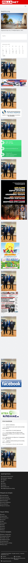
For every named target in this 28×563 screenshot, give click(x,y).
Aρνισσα (3, 528)
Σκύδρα (3, 524)
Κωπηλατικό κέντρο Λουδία (7, 476)
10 (2, 50)
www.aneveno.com (4, 554)
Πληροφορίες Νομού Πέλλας (8, 558)
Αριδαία (3, 526)
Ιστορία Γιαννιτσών (5, 497)
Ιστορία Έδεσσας (4, 495)
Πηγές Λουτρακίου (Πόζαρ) (6, 543)
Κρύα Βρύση (3, 523)
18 (6, 51)
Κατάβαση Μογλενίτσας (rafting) (8, 488)
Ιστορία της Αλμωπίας (5, 498)
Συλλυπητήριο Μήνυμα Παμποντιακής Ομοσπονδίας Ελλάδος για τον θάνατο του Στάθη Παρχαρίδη (13, 434)
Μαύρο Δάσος (4, 544)
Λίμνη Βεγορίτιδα (4, 541)
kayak (3, 481)
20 (12, 51)
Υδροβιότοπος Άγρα (5, 539)
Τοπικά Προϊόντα (4, 517)
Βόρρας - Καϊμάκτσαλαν (6, 534)
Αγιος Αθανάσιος (4, 504)
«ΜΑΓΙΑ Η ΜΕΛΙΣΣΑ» (10, 424)
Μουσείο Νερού (4, 500)
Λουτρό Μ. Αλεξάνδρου (6, 502)
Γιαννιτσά (3, 519)
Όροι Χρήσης (18, 556)
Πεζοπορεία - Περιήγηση (7, 478)
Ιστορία (3, 514)
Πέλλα (2, 521)
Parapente (4, 485)
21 (16, 51)
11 (6, 50)
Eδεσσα (2, 529)
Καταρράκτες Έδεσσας (5, 536)
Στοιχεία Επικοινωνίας (6, 561)
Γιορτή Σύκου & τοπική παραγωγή (13, 430)
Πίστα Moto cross (5, 486)
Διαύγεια (4, 556)
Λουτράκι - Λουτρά (5, 537)
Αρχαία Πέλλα (4, 516)
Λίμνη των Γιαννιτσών (5, 505)
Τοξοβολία (4, 479)
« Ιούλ (3, 55)
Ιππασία (4, 483)
